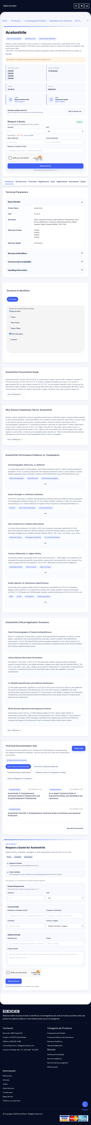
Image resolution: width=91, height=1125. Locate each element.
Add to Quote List (74, 111)
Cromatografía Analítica (35, 21)
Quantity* (11, 127)
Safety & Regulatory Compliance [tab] (19, 778)
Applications (62, 182)
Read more (9, 54)
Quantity (11, 893)
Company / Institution (53, 910)
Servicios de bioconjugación (57, 1063)
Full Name (11, 921)
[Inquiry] (85, 1104)
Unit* (47, 127)
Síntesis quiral (52, 1067)
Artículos (6, 1080)
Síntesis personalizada (55, 1055)
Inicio (4, 21)
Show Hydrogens (17, 334)
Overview (32, 182)
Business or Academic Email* (17, 146)
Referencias (7, 1076)
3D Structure (21, 182)
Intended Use (12, 938)
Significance (43, 182)
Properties (9, 182)
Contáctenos (8, 1092)
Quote (83, 182)
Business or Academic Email (18, 910)
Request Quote (45, 166)
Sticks (13, 317)
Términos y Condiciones (11, 1101)
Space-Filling (15, 328)
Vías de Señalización (55, 1046)
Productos (15, 21)
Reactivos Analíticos (54, 1041)
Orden (5, 1084)
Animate (14, 339)
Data (53, 182)
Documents (74, 182)
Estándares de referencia (60, 21)
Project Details (13, 949)
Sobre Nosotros (8, 1088)
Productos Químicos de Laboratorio (60, 1037)
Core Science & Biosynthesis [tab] (18, 766)
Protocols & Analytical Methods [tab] (46, 766)
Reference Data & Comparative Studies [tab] (51, 772)
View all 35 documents (75, 828)
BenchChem (10, 6)
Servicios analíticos (54, 1059)
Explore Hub (78, 748)
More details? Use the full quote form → (45, 170)
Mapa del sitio (8, 1097)
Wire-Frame (15, 323)
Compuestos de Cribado (56, 1033)
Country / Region (52, 921)
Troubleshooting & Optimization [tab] (19, 772)
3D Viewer (12, 299)
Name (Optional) (13, 138)
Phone (48, 938)
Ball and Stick (15, 311)
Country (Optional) (52, 138)
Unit (48, 893)
